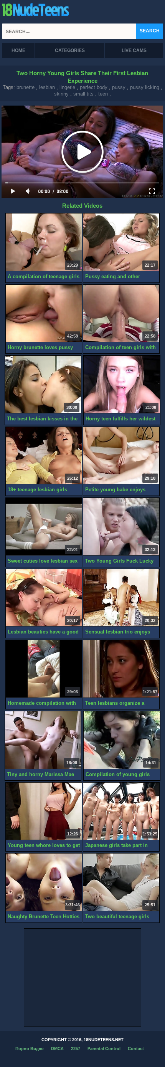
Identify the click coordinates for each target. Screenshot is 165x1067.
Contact (136, 1048)
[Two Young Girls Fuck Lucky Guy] (121, 527)
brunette (25, 87)
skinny (61, 94)
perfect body (93, 87)
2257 (75, 1048)
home (18, 50)
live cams (134, 50)
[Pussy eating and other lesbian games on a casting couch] (121, 242)
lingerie (67, 87)
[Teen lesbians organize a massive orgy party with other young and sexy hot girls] (121, 669)
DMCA (57, 1048)
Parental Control (103, 1048)
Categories (70, 50)
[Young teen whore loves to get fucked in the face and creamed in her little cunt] (44, 811)
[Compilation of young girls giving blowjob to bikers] (122, 740)
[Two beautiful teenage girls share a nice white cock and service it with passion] (121, 882)
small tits (83, 94)
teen (103, 94)
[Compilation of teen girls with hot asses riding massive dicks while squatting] (121, 314)
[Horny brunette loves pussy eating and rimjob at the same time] (44, 314)
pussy (118, 87)
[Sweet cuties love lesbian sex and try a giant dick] (44, 527)
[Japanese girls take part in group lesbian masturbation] (121, 811)
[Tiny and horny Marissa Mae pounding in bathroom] (43, 740)
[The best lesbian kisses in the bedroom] (43, 384)
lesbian (47, 87)
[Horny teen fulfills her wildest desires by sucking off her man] (122, 384)
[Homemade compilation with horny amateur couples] (44, 669)
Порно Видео (29, 1048)
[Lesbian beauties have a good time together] (44, 598)
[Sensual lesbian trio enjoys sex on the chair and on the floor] (121, 598)
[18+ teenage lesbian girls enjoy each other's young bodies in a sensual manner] (44, 456)
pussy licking (144, 87)
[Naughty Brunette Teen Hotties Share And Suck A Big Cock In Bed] (44, 882)
